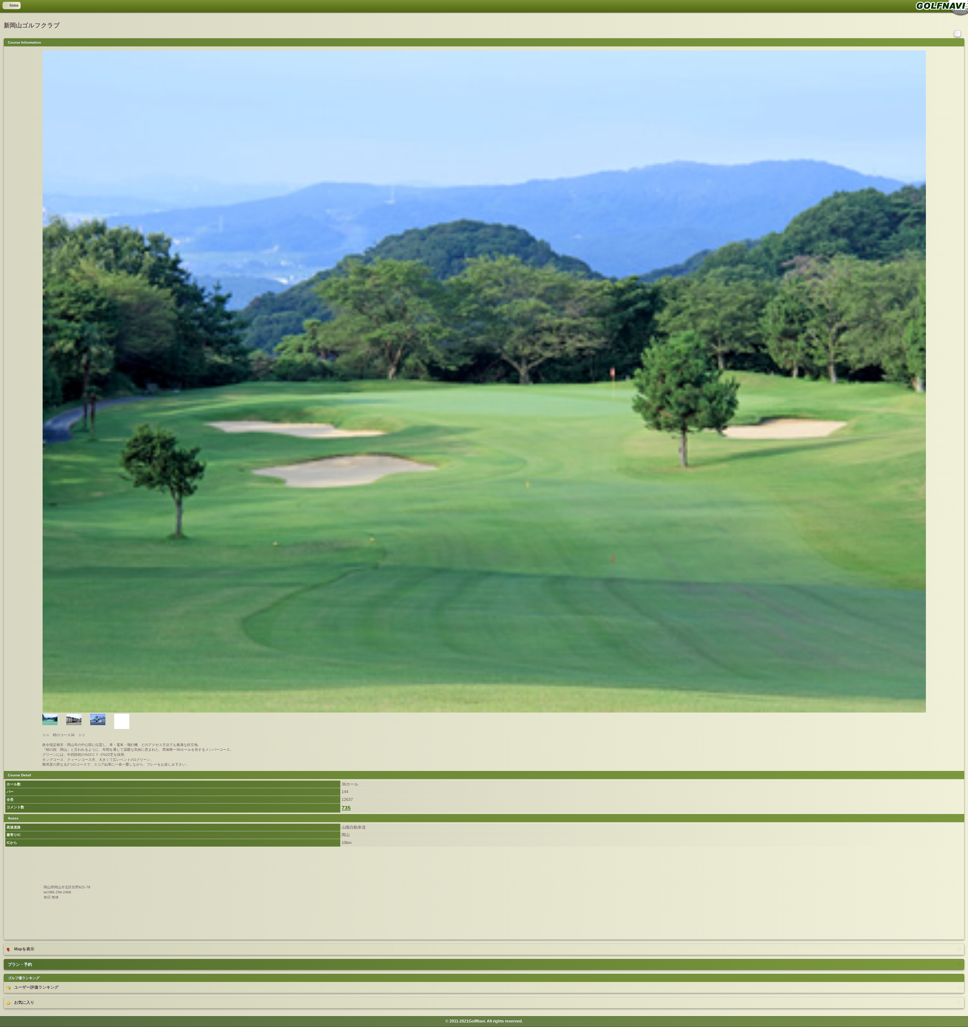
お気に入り (24, 1002)
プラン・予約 (20, 964)
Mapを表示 (24, 949)
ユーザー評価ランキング (36, 987)
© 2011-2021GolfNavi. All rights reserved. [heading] (484, 1021)
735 (346, 808)
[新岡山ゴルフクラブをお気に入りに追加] (958, 33)
